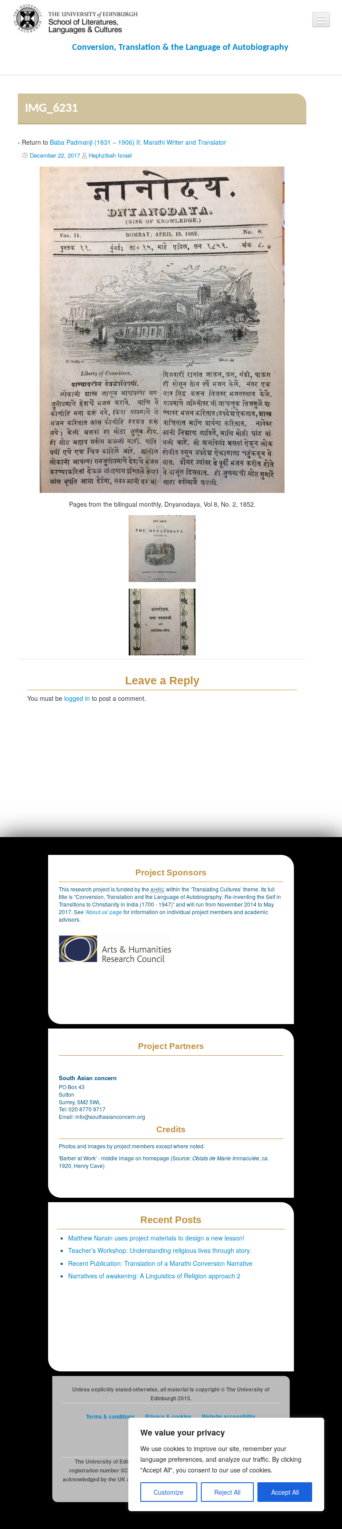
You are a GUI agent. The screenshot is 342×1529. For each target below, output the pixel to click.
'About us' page (104, 911)
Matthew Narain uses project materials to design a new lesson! (156, 1237)
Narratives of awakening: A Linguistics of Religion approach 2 (154, 1275)
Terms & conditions (110, 1416)
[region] (226, 1464)
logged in (77, 698)
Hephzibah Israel (110, 155)
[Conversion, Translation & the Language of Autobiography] (71, 18)
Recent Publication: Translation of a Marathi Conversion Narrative (160, 1263)
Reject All (227, 1492)
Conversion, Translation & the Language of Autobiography (180, 47)
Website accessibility (229, 1416)
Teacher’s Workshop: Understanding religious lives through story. (159, 1250)
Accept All (285, 1492)
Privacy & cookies (168, 1416)
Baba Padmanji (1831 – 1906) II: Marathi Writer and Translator (138, 142)
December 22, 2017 (55, 155)
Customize (168, 1492)
